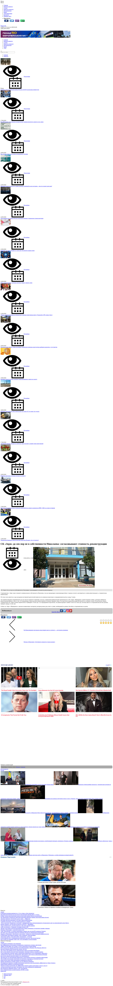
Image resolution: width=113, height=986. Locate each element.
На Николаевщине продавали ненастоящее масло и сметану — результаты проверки (46, 630)
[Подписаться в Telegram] (64, 612)
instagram (23, 767)
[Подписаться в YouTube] (70, 612)
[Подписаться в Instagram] (67, 612)
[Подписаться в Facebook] (61, 612)
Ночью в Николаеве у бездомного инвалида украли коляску (39, 642)
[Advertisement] (47, 653)
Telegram (18, 767)
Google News (56, 612)
